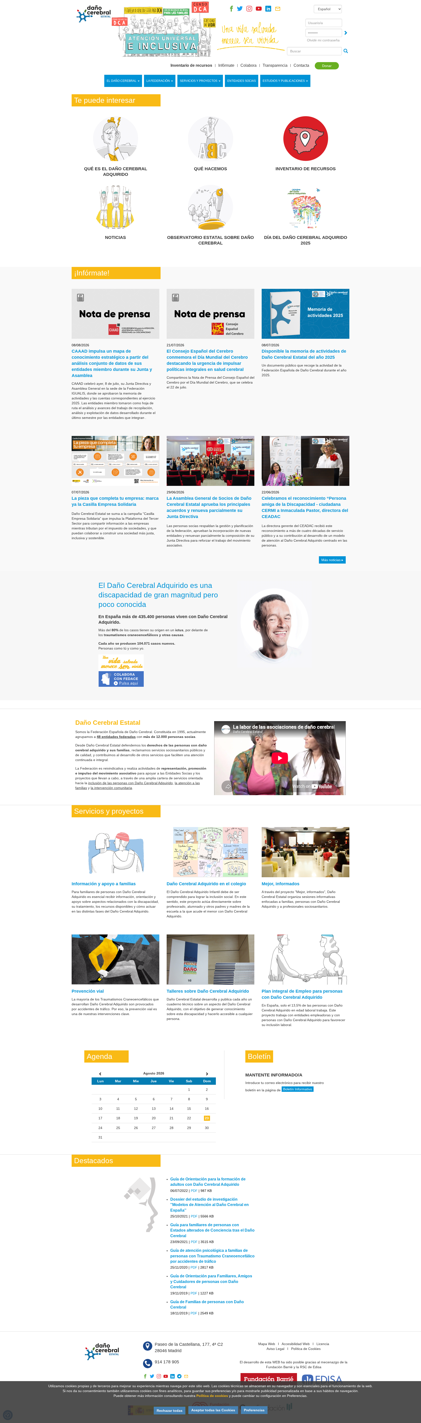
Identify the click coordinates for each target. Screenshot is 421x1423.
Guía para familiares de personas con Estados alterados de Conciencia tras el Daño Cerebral (212, 1230)
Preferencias (254, 1410)
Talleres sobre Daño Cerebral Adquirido (208, 991)
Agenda (99, 1056)
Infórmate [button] (226, 65)
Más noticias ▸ (332, 560)
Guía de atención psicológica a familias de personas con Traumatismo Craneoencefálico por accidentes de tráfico (212, 1255)
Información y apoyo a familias (104, 883)
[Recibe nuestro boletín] (278, 10)
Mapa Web (266, 1344)
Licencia (322, 1344)
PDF (194, 1191)
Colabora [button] (248, 65)
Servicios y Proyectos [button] (198, 81)
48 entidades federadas (116, 737)
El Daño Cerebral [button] (121, 81)
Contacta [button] (301, 65)
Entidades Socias (241, 81)
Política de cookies (212, 1396)
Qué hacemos (210, 168)
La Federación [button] (158, 81)
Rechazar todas (169, 1411)
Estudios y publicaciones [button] (284, 81)
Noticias (115, 237)
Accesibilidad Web (296, 1344)
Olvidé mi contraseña (323, 40)
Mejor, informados (280, 883)
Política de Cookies (306, 1349)
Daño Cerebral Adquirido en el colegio (206, 883)
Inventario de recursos (191, 65)
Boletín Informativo (297, 1089)
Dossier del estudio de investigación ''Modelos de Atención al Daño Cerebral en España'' (209, 1204)
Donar (327, 66)
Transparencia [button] (275, 65)
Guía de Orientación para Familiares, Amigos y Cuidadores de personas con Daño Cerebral (211, 1281)
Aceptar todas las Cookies (213, 1410)
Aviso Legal (275, 1349)
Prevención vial (88, 991)
